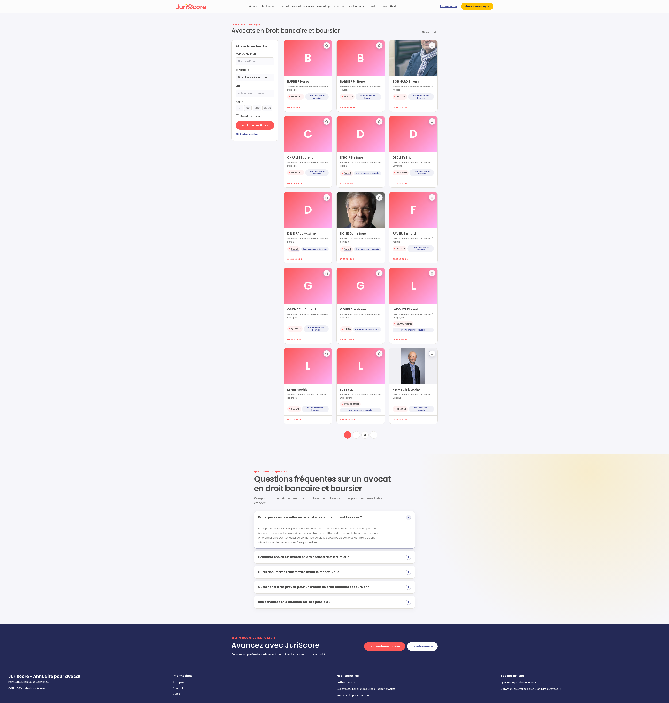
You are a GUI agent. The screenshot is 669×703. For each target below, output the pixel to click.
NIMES (347, 329)
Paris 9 (295, 249)
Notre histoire (379, 6)
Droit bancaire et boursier (317, 96)
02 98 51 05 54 (294, 339)
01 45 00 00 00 (400, 259)
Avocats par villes (303, 6)
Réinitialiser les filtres (247, 134)
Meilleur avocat (357, 6)
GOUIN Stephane (353, 309)
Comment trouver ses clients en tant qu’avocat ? (531, 689)
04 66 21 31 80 (347, 339)
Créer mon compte (477, 6)
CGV (19, 688)
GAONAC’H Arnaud (301, 309)
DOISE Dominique (353, 233)
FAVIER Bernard (404, 233)
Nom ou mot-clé (246, 53)
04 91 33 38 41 (294, 107)
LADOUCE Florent (405, 309)
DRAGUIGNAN (404, 323)
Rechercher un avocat (275, 6)
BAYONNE (402, 172)
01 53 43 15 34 (347, 259)
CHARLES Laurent (300, 157)
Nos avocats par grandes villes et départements (366, 689)
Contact (177, 688)
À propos (178, 682)
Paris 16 (401, 248)
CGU (11, 688)
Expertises (242, 69)
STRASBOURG (351, 403)
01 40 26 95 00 (294, 259)
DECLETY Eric (402, 157)
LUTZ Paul (347, 389)
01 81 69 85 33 (346, 183)
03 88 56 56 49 (347, 419)
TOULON (348, 96)
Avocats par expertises (331, 6)
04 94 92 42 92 (347, 107)
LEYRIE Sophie (297, 389)
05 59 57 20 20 (400, 183)
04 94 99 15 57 (400, 339)
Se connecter (448, 6)
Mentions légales (35, 688)
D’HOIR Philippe (351, 157)
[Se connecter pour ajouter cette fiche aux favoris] (326, 45)
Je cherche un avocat (385, 646)
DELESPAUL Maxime (301, 233)
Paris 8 (347, 173)
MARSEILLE (297, 96)
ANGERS (401, 96)
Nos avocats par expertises (353, 695)
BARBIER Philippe (352, 81)
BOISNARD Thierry (406, 81)
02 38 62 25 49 (400, 419)
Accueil (253, 6)
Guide (393, 6)
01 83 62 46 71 (294, 419)
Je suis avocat (422, 646)
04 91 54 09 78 (294, 183)
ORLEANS (401, 409)
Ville (239, 85)
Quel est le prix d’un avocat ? (518, 682)
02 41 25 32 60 (400, 107)
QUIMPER (296, 328)
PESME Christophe (406, 389)
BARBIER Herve (298, 81)
